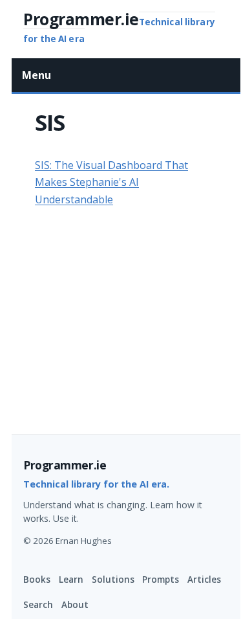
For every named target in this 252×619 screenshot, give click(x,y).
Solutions (113, 579)
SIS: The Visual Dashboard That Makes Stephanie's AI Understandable (111, 182)
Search (38, 605)
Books (36, 579)
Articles (204, 579)
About (75, 605)
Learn (71, 579)
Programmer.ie (64, 465)
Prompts (160, 579)
